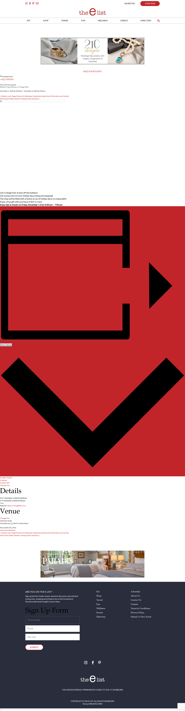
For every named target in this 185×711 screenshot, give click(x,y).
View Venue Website (7, 530)
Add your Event (92, 71)
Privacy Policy (137, 612)
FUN (83, 20)
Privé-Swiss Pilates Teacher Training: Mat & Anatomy (20, 99)
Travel (99, 600)
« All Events (7, 79)
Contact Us (136, 600)
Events (99, 612)
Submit (34, 647)
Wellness (100, 608)
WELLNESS (103, 20)
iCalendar (3, 480)
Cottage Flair (5, 518)
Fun (98, 604)
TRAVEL (64, 20)
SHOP (45, 20)
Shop (98, 596)
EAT (28, 20)
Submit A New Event (141, 617)
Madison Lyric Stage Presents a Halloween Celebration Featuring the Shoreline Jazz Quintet (34, 96)
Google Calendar (6, 478)
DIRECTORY (146, 20)
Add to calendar (6, 345)
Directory (101, 617)
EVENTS (124, 20)
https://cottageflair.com (16, 506)
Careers (134, 604)
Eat (98, 591)
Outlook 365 (4, 483)
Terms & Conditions (140, 608)
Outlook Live (5, 485)
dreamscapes (95, 704)
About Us (135, 596)
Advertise (135, 591)
